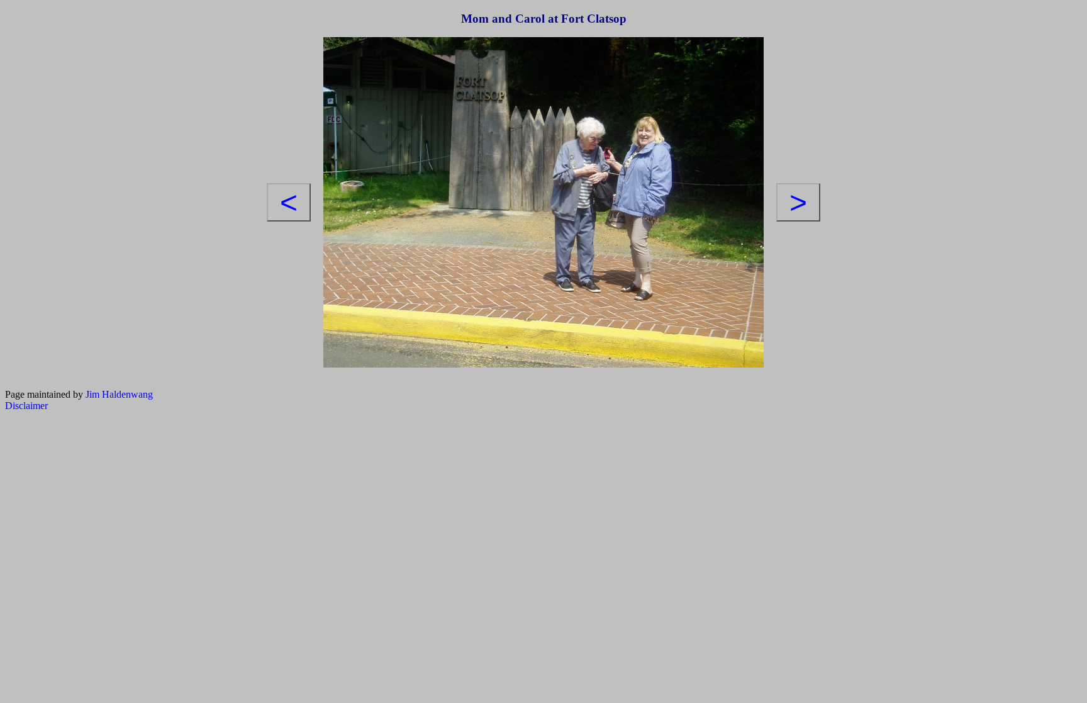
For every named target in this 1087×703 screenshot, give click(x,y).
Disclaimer (26, 405)
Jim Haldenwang (119, 394)
